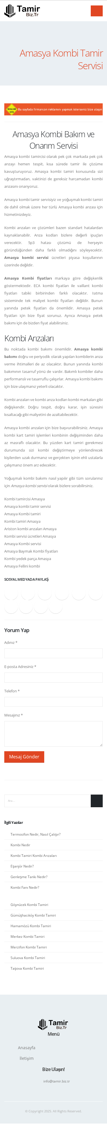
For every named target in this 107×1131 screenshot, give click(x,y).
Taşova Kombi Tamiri (27, 968)
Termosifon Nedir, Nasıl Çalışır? (35, 834)
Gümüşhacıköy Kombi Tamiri (33, 915)
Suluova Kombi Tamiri (28, 957)
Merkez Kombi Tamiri (28, 936)
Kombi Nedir (20, 845)
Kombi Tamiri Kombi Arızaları (34, 855)
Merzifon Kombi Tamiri (29, 947)
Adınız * (10, 642)
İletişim (27, 1058)
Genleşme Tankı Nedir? (29, 876)
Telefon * (12, 691)
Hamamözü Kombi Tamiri (31, 925)
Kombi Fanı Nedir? (25, 887)
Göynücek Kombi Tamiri (29, 904)
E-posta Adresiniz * (20, 666)
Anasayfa (26, 1047)
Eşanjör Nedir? (22, 866)
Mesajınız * (13, 715)
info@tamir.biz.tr (56, 1081)
